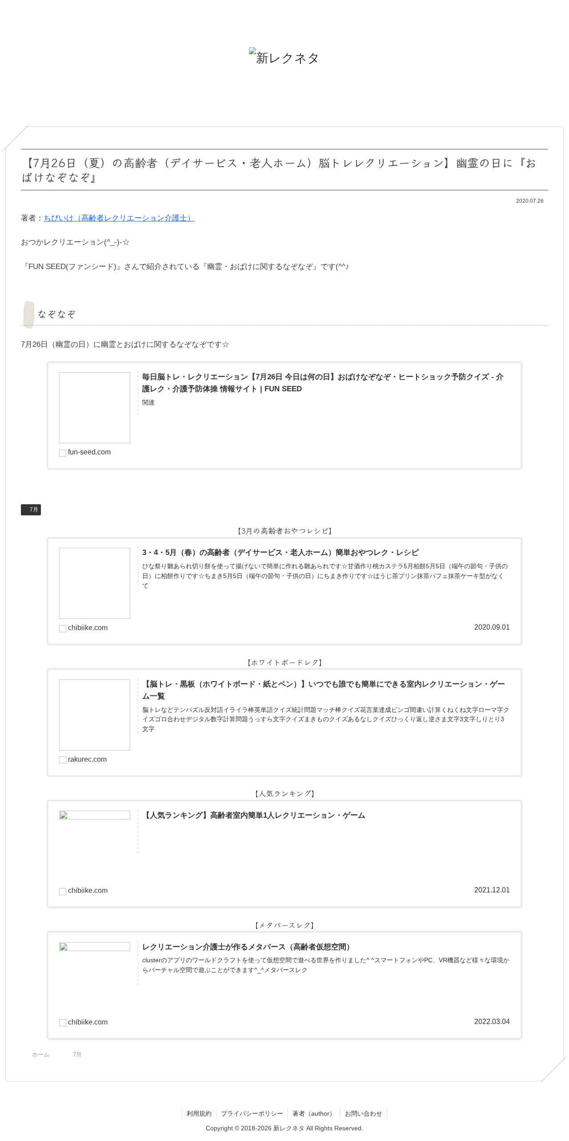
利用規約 (199, 1113)
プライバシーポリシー (252, 1113)
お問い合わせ (363, 1113)
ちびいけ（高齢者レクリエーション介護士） (119, 218)
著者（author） (314, 1113)
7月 (34, 509)
